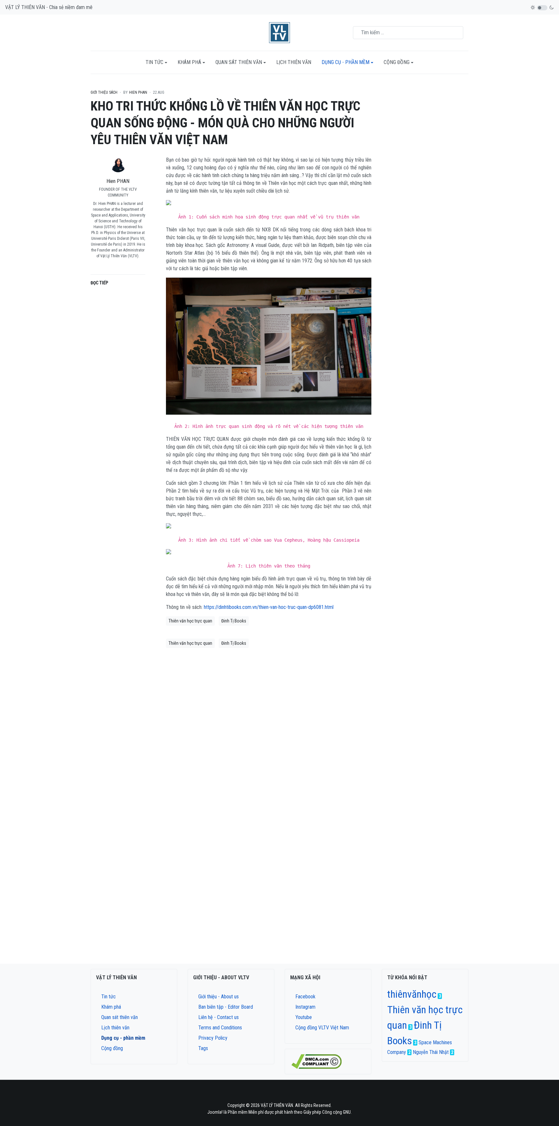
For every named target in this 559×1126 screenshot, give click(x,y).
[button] (156, 62)
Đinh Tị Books (233, 620)
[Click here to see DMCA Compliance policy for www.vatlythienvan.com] (316, 1061)
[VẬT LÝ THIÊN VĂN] (279, 32)
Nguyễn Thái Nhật (431, 1052)
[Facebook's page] (267, 1093)
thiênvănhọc (411, 994)
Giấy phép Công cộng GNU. (327, 1112)
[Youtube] (292, 1093)
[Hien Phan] (118, 265)
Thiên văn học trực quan (190, 620)
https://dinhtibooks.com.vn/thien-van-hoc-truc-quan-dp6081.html (269, 607)
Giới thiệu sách (104, 92)
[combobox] (408, 32)
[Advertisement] (425, 192)
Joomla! (215, 1112)
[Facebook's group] (275, 1093)
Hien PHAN (117, 181)
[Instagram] (283, 1093)
